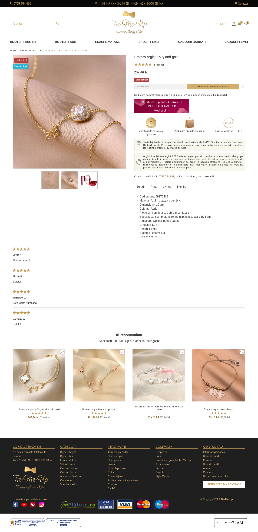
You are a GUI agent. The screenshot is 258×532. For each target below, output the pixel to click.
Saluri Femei (148, 42)
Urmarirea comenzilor (215, 476)
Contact (243, 3)
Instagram (41, 504)
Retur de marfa (211, 456)
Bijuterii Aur (65, 42)
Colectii (160, 472)
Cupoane (208, 472)
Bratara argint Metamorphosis (98, 409)
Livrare (167, 186)
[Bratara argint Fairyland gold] (50, 180)
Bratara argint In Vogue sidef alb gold (39, 409)
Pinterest (32, 504)
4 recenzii (159, 64)
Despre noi (162, 451)
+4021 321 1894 (42, 460)
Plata (154, 186)
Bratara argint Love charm (218, 409)
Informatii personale (214, 451)
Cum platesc (115, 460)
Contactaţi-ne (115, 476)
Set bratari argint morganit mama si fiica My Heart (158, 408)
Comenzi (208, 460)
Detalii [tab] (141, 186)
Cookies (112, 484)
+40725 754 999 (22, 460)
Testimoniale (163, 464)
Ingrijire (181, 186)
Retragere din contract (224, 484)
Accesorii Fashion (70, 476)
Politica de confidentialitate (123, 480)
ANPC (111, 488)
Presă (159, 456)
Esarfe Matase (107, 42)
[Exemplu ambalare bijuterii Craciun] (89, 180)
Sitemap (160, 468)
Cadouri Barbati (192, 42)
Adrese (207, 468)
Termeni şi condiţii (118, 451)
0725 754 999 (22, 3)
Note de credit (211, 464)
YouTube (24, 505)
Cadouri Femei (236, 42)
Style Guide (162, 476)
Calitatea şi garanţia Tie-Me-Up (173, 460)
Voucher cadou (68, 484)
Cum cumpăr (115, 456)
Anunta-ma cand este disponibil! (213, 86)
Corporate (66, 480)
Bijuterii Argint (23, 42)
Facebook (15, 504)
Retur (111, 472)
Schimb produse (117, 468)
